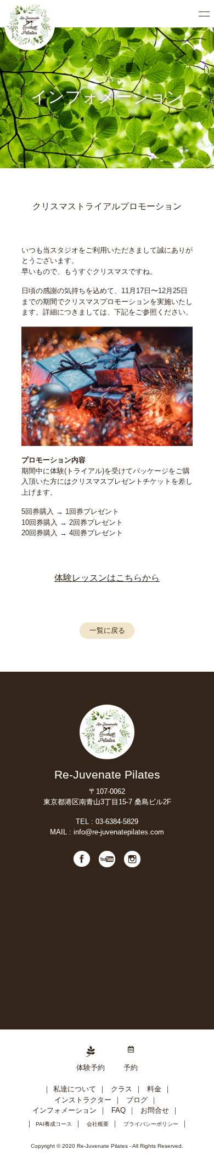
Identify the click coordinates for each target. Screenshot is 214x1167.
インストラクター (82, 1100)
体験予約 (90, 1067)
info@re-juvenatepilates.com (119, 832)
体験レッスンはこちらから (107, 577)
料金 (154, 1089)
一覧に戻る (107, 630)
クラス (121, 1089)
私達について (74, 1089)
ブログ (137, 1100)
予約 (130, 1067)
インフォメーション (64, 1110)
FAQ (118, 1110)
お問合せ (154, 1110)
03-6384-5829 (116, 821)
